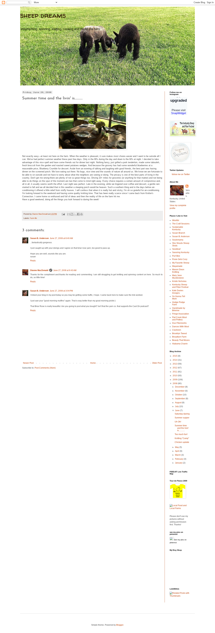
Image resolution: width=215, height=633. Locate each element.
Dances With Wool (180, 326)
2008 (175, 383)
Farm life (33, 218)
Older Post (157, 363)
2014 (175, 360)
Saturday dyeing (182, 414)
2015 (175, 356)
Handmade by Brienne (178, 309)
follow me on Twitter (181, 174)
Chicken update (182, 442)
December (180, 387)
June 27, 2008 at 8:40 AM (61, 238)
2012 (175, 368)
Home (93, 363)
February (179, 459)
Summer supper (182, 418)
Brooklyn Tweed (179, 333)
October (179, 395)
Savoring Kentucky (180, 252)
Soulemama (177, 240)
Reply (33, 260)
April (177, 451)
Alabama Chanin (180, 344)
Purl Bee (176, 256)
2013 (175, 364)
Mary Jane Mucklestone (178, 276)
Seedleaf (176, 249)
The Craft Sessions (180, 224)
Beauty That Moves (181, 340)
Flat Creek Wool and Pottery (179, 318)
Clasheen (176, 330)
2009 (175, 379)
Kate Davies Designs (177, 291)
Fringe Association (180, 314)
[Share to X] (75, 214)
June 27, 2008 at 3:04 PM (61, 291)
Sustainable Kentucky (177, 228)
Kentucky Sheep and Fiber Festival (180, 285)
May (177, 447)
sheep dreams (43, 15)
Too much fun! (181, 434)
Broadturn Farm (179, 337)
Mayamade (177, 266)
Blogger (119, 625)
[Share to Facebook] (78, 214)
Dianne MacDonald (39, 270)
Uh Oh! (178, 422)
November (180, 391)
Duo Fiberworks (179, 323)
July (177, 406)
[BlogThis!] (72, 214)
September (180, 398)
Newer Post (28, 363)
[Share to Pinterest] (81, 214)
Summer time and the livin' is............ (182, 428)
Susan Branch (178, 233)
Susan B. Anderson (39, 238)
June (177, 410)
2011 (175, 372)
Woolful (175, 220)
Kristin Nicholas (179, 281)
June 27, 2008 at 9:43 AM (64, 270)
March (178, 455)
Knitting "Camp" (182, 438)
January (179, 463)
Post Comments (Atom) (45, 368)
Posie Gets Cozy (179, 259)
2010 (175, 375)
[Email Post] (63, 214)
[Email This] (68, 214)
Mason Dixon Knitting (178, 270)
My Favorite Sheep (180, 263)
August (178, 402)
